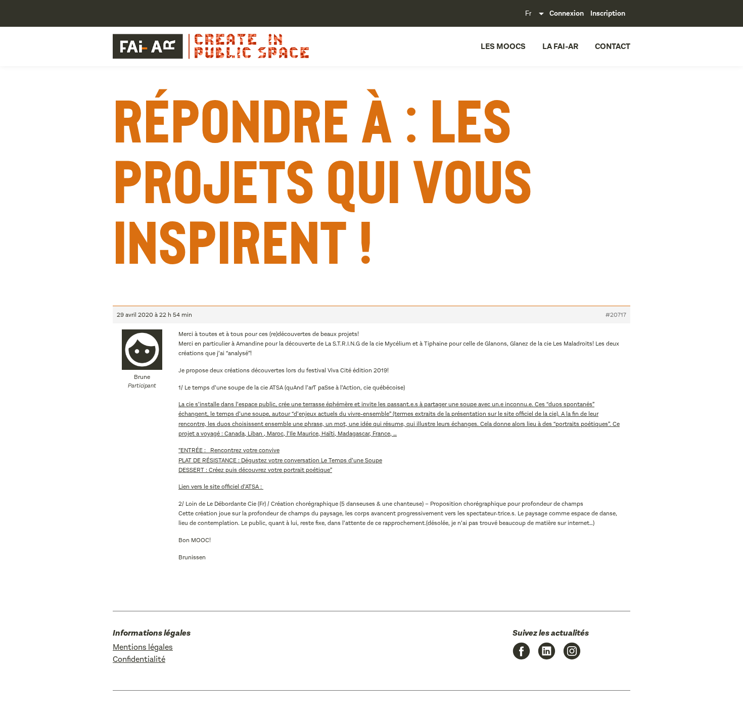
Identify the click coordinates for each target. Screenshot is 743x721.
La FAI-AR (560, 46)
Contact (612, 46)
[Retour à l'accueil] (182, 46)
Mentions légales (143, 647)
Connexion (566, 13)
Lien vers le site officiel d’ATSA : (220, 487)
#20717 (616, 315)
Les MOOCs (503, 46)
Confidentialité (139, 659)
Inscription (607, 13)
